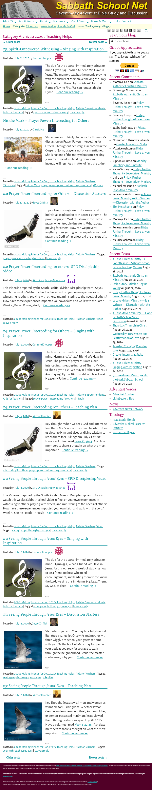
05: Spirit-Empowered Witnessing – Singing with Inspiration (53, 49)
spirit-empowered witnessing (50, 112)
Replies (98, 185)
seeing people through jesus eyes (31, 530)
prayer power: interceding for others (70, 185)
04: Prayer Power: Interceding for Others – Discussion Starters (54, 193)
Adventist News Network (128, 409)
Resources (59, 21)
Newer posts (98, 42)
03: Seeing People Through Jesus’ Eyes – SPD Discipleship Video (54, 478)
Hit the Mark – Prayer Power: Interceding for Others (46, 120)
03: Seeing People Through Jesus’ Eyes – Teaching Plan (47, 685)
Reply (80, 398)
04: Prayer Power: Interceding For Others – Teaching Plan (50, 407)
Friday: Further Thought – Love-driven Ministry (131, 107)
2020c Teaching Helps (62, 108)
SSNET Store (78, 21)
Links (118, 21)
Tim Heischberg (122, 206)
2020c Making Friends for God (58, 26)
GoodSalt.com (92, 782)
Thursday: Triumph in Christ (129, 325)
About (43, 21)
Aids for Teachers (13, 112)
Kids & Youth (26, 21)
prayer (44, 185)
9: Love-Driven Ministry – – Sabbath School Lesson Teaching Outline (131, 263)
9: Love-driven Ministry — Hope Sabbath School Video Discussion (132, 317)
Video (99, 318)
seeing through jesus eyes (18, 750)
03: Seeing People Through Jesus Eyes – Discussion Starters (51, 614)
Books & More (99, 21)
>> (139, 30)
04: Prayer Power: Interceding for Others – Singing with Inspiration (49, 333)
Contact (126, 21)
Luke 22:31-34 (83, 441)
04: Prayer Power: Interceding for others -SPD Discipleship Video (51, 269)
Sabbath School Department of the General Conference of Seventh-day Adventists (82, 765)
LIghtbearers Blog (123, 398)
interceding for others (15, 470)
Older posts (11, 42)
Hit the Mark (32, 185)
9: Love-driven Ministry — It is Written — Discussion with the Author (132, 198)
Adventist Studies (123, 394)
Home (6, 26)
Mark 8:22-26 (83, 724)
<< (109, 30)
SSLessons (32, 26)
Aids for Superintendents (90, 108)
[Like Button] (46, 102)
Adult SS (8, 21)
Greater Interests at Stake (131, 144)
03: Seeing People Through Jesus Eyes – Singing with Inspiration (45, 540)
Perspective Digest (124, 432)
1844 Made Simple (124, 419)
